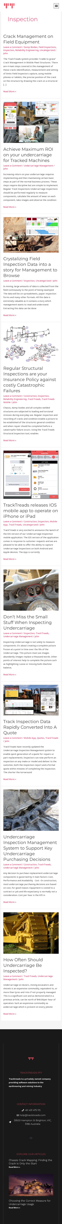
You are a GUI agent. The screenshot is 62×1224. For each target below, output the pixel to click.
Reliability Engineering (26, 50)
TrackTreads (34, 399)
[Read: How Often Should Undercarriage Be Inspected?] (31, 932)
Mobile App (30, 737)
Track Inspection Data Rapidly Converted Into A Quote (30, 727)
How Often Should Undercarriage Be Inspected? (23, 965)
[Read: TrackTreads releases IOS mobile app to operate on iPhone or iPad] (31, 474)
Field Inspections (47, 47)
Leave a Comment (12, 47)
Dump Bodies (30, 47)
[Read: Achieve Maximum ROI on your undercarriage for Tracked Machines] (31, 122)
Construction (30, 395)
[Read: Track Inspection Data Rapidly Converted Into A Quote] (31, 699)
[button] (56, 5)
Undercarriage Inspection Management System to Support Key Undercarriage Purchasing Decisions (30, 848)
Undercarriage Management (38, 165)
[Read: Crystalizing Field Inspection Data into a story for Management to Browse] (31, 234)
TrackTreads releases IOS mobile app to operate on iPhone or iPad (30, 510)
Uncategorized (47, 50)
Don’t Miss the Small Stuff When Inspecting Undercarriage (27, 622)
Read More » (9, 91)
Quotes (40, 737)
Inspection (8, 50)
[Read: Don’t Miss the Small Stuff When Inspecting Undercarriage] (31, 589)
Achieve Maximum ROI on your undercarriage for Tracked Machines (28, 155)
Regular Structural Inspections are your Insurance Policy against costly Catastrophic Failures (29, 379)
